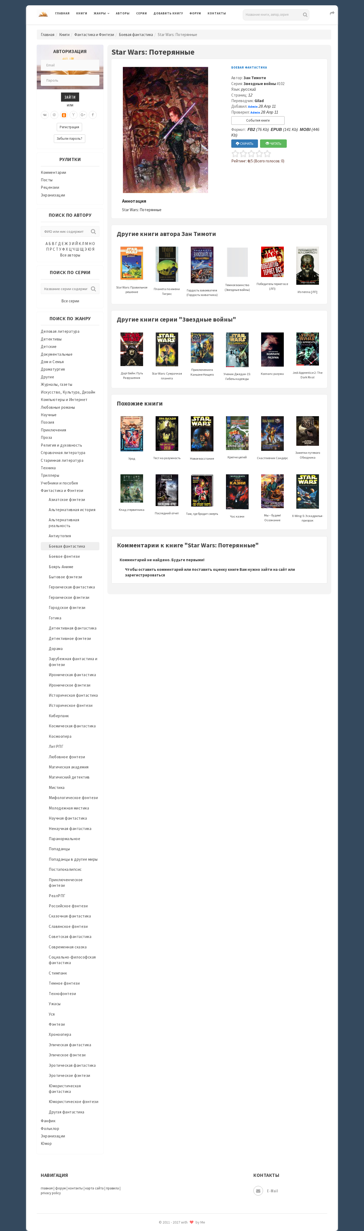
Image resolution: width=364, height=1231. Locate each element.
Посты (47, 179)
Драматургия (53, 369)
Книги (81, 13)
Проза (46, 437)
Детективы (51, 339)
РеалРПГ (57, 895)
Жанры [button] (100, 13)
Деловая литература (172, 27)
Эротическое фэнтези (69, 1075)
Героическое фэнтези (69, 597)
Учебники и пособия (59, 483)
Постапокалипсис (65, 869)
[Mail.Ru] (54, 115)
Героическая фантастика (72, 587)
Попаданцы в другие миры (73, 859)
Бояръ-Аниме (61, 566)
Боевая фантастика (136, 34)
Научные (49, 414)
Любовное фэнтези (67, 756)
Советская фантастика (70, 936)
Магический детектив (69, 777)
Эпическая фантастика (70, 1044)
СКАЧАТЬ (246, 143)
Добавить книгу (168, 13)
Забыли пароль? (69, 138)
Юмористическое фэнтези (73, 1101)
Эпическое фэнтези (67, 1054)
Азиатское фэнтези (67, 499)
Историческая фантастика (73, 695)
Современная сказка (68, 946)
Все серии (70, 300)
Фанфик (48, 1120)
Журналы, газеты (56, 384)
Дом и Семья (52, 361)
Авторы (123, 13)
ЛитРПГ (56, 746)
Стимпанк (58, 973)
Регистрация (69, 127)
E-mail (272, 1190)
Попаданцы (59, 848)
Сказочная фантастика (70, 916)
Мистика (57, 787)
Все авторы (70, 255)
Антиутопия (60, 535)
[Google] (83, 115)
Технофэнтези (62, 993)
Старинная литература (62, 460)
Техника (48, 467)
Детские (49, 346)
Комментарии (53, 172)
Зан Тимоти (255, 77)
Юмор (46, 1143)
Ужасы (55, 1003)
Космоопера (60, 736)
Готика (55, 617)
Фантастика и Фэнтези (94, 34)
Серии (141, 13)
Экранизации (53, 195)
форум (60, 1188)
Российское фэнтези (68, 905)
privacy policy (51, 1193)
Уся (52, 1014)
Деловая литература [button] (112, 27)
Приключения (53, 429)
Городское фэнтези (67, 607)
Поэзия (47, 422)
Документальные (56, 354)
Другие (47, 376)
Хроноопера (60, 1034)
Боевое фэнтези (64, 556)
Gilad (259, 100)
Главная (62, 13)
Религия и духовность (61, 445)
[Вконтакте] (45, 115)
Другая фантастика (66, 1111)
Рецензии (50, 187)
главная (47, 1188)
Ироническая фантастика (72, 674)
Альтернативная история (72, 509)
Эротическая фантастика (72, 1065)
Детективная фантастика (72, 628)
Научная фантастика (68, 818)
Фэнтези (57, 1024)
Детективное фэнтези (70, 638)
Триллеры (50, 475)
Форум (195, 13)
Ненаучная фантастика (70, 828)
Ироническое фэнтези (70, 685)
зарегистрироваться (145, 575)
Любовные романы (58, 407)
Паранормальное (64, 838)
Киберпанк (59, 715)
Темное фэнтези (64, 983)
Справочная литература (63, 452)
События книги (258, 120)
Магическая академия (69, 766)
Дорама (56, 648)
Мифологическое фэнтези (73, 797)
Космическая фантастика (72, 725)
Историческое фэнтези (70, 705)
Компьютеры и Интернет (64, 399)
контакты (75, 1188)
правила (112, 1188)
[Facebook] (93, 115)
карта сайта (94, 1188)
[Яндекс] (74, 115)
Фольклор (50, 1128)
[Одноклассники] (64, 115)
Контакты (217, 13)
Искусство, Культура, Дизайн (68, 392)
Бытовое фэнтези (65, 576)
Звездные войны (260, 83)
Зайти (70, 97)
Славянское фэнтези (68, 926)
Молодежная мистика (69, 808)
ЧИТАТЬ (275, 143)
